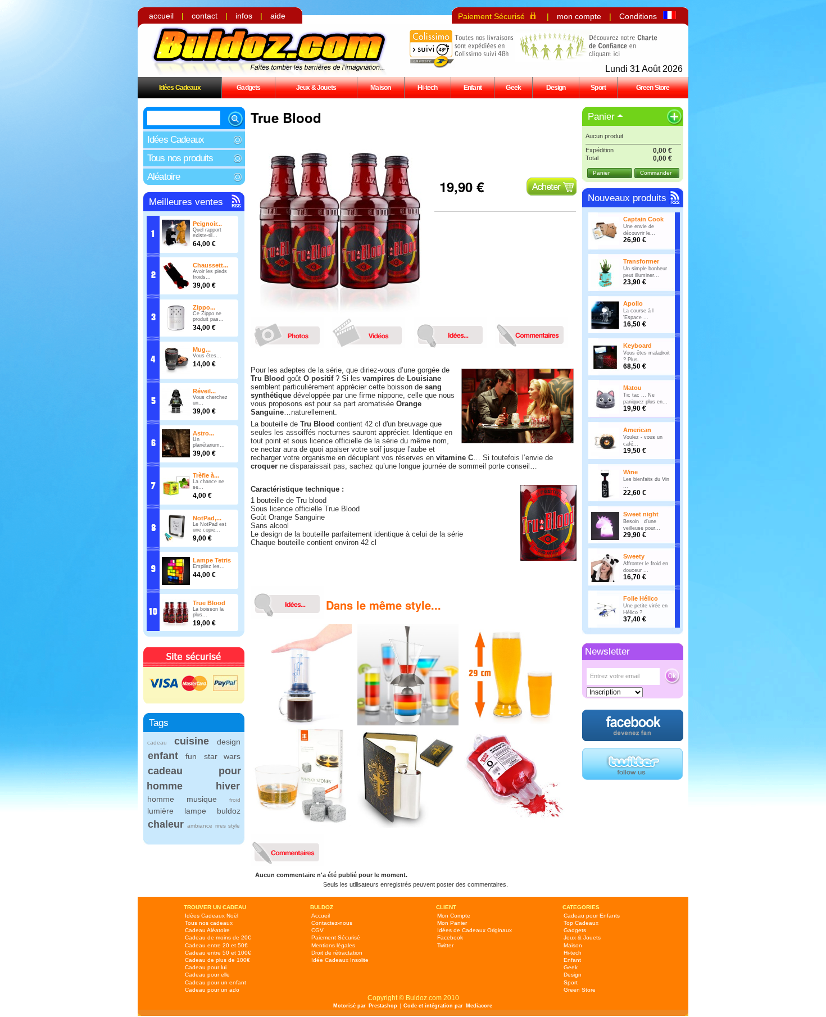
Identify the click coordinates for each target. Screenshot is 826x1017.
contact (204, 15)
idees (453, 332)
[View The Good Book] (408, 825)
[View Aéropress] (301, 723)
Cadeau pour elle (207, 974)
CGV (317, 930)
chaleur (166, 824)
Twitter (445, 945)
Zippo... (204, 307)
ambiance (199, 826)
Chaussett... (210, 265)
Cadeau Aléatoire (207, 930)
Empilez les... (209, 566)
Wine (630, 472)
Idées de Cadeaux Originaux (474, 930)
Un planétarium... (209, 442)
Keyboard (637, 345)
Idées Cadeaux (180, 87)
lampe (195, 810)
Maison (380, 87)
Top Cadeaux (581, 923)
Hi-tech (427, 87)
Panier (601, 116)
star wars (222, 756)
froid (234, 800)
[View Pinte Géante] (514, 723)
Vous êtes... (207, 355)
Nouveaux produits (627, 198)
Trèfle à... (206, 475)
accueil (161, 15)
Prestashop (383, 1006)
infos (243, 15)
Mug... (202, 349)
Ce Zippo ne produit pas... (208, 316)
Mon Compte (453, 915)
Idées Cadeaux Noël (211, 915)
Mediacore (479, 1006)
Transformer (641, 261)
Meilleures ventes (186, 202)
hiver (228, 786)
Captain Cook (643, 219)
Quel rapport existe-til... (207, 232)
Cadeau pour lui (205, 967)
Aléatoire (163, 176)
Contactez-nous (331, 923)
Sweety (634, 556)
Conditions (638, 16)
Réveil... (204, 391)
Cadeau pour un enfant (215, 982)
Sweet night (641, 514)
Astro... (203, 433)
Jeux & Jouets (316, 87)
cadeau (157, 742)
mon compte (579, 16)
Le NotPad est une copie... (209, 527)
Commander (655, 173)
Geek (513, 87)
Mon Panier (452, 923)
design (228, 741)
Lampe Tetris (212, 560)
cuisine (191, 741)
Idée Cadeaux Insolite (340, 960)
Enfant (473, 87)
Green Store (653, 87)
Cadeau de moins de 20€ (218, 937)
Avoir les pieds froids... (210, 274)
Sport (598, 87)
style (234, 826)
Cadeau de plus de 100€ (217, 960)
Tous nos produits (180, 158)
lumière (160, 810)
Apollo (633, 303)
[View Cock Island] (408, 723)
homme (160, 798)
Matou (632, 387)
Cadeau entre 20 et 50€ (216, 945)
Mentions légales (333, 945)
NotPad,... (207, 518)
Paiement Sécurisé (491, 16)
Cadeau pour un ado (212, 990)
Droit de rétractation (336, 953)
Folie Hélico (640, 598)
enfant (163, 755)
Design (556, 87)
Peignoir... (207, 223)
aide (277, 15)
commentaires (534, 332)
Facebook (450, 937)
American (637, 429)
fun (191, 756)
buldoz (228, 810)
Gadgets (248, 87)
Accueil (320, 915)
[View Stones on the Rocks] (301, 825)
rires (220, 826)
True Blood (209, 603)
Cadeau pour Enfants (592, 915)
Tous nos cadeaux (209, 923)
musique (202, 798)
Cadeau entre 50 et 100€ (218, 953)
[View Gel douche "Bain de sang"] (514, 825)
